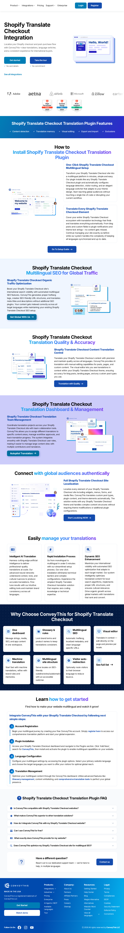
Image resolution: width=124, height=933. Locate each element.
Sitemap (67, 907)
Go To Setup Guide (60, 249)
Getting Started (90, 889)
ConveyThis (28, 749)
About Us (68, 889)
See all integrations (13, 74)
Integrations (27, 5)
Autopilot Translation (21, 453)
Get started (15, 60)
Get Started (22, 905)
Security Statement (112, 907)
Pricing (40, 5)
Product (14, 5)
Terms (106, 892)
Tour (46, 913)
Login (80, 5)
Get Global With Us (20, 316)
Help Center (89, 892)
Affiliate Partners (71, 896)
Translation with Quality (69, 383)
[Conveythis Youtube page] (32, 927)
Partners (67, 892)
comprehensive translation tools (74, 779)
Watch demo (22, 913)
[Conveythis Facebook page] (19, 927)
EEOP (106, 899)
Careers (67, 903)
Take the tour (41, 60)
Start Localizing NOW (78, 518)
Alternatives (89, 903)
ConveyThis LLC (113, 927)
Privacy (107, 889)
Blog (86, 896)
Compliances (109, 896)
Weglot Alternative (91, 899)
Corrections (109, 914)
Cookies (107, 903)
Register (95, 5)
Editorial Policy (110, 910)
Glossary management (23, 779)
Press (66, 899)
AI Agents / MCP (50, 903)
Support (49, 5)
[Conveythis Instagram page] (25, 927)
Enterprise (62, 5)
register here (94, 731)
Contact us (105, 862)
